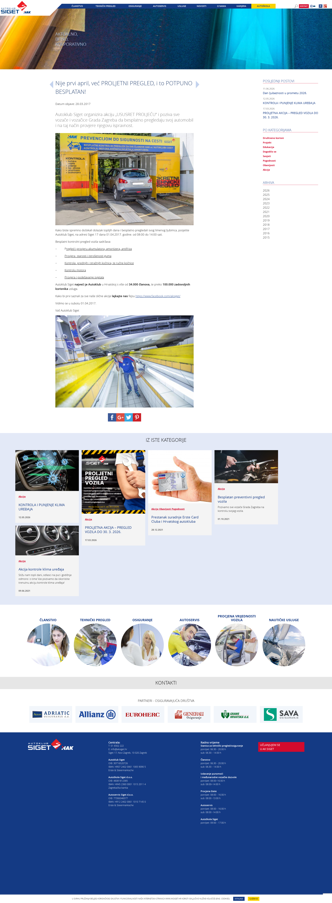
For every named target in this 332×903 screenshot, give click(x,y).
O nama (221, 6)
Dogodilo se (269, 151)
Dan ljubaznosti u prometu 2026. (285, 93)
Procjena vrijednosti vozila (237, 618)
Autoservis (159, 6)
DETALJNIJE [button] (239, 899)
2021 (266, 212)
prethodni (51, 84)
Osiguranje (135, 6)
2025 (266, 195)
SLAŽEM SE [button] (253, 899)
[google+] (325, 6)
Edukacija (268, 147)
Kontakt (304, 6)
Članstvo (77, 6)
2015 (266, 237)
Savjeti (267, 156)
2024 (266, 199)
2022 (266, 207)
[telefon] (299, 10)
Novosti (201, 6)
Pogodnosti (269, 160)
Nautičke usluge (284, 620)
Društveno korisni (273, 138)
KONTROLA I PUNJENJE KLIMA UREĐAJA (289, 103)
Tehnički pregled (105, 6)
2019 (266, 220)
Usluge (182, 6)
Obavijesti (269, 165)
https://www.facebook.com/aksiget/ (158, 296)
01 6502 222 (117, 745)
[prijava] (311, 6)
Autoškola (263, 6)
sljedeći (197, 84)
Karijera (241, 6)
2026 (266, 190)
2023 (266, 203)
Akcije (266, 169)
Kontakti (166, 683)
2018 (266, 224)
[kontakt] (314, 6)
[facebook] (320, 6)
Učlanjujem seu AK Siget (270, 747)
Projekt (267, 142)
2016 (266, 233)
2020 (266, 216)
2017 (266, 229)
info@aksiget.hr (119, 749)
